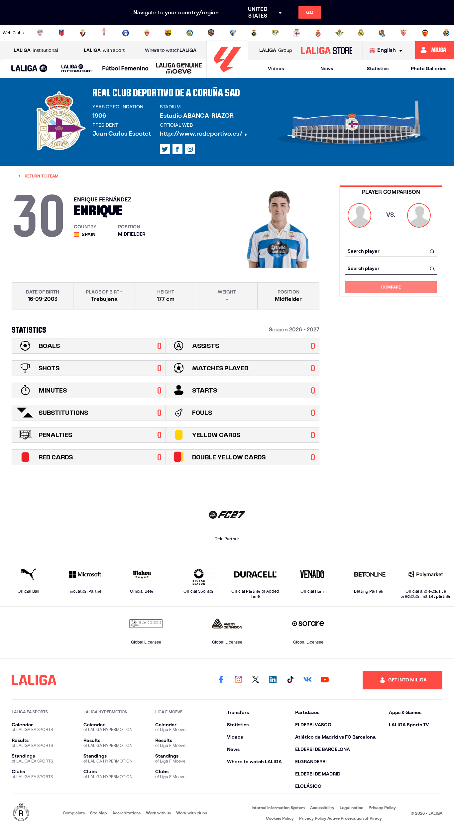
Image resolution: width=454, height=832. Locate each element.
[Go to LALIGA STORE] (326, 50)
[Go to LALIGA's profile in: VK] (307, 680)
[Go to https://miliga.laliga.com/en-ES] (434, 50)
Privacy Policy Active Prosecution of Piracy (340, 818)
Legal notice (351, 807)
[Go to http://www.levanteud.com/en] (211, 33)
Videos (276, 68)
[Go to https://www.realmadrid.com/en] (361, 33)
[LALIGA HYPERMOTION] (77, 68)
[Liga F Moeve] (125, 68)
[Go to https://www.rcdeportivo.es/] (297, 33)
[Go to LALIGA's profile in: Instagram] (190, 149)
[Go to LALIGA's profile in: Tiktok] (290, 680)
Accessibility (322, 807)
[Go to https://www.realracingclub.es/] (254, 33)
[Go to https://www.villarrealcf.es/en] (446, 33)
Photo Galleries (428, 68)
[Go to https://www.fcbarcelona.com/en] (168, 33)
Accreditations (126, 813)
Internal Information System (278, 807)
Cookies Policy (280, 818)
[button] (29, 68)
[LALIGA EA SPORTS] (29, 68)
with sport (104, 50)
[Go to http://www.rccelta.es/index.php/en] (104, 33)
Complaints (74, 813)
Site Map (98, 813)
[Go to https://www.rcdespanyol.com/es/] (318, 33)
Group (275, 50)
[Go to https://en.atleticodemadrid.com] (61, 33)
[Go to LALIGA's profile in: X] (165, 149)
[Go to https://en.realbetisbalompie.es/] (339, 33)
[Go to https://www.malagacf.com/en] (233, 33)
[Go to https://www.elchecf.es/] (147, 33)
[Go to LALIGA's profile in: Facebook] (221, 680)
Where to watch (170, 50)
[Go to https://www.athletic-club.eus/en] (40, 33)
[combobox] (391, 251)
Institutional (36, 50)
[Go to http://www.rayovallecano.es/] (275, 33)
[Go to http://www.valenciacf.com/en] (425, 33)
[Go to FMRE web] (21, 812)
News (326, 68)
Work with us (158, 813)
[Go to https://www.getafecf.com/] (190, 33)
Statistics (378, 68)
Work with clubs (191, 813)
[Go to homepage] (227, 75)
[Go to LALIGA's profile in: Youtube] (325, 680)
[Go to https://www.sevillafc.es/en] (403, 33)
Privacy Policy (382, 807)
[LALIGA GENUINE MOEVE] (179, 68)
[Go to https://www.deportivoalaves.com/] (126, 33)
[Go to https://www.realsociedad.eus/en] (382, 33)
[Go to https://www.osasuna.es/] (83, 33)
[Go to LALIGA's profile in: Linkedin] (273, 680)
